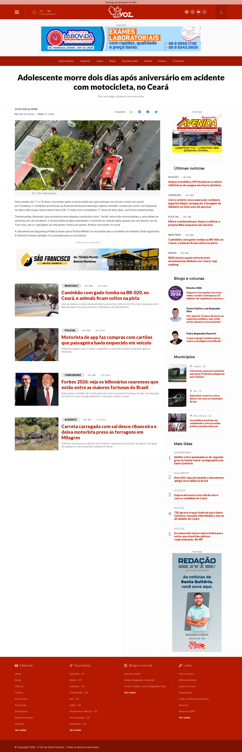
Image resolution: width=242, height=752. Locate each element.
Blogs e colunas (189, 278)
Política (162, 61)
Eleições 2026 (129, 61)
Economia (178, 61)
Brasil (112, 61)
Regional (85, 61)
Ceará (99, 61)
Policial (148, 61)
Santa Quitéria (66, 61)
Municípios (184, 357)
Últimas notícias (189, 168)
